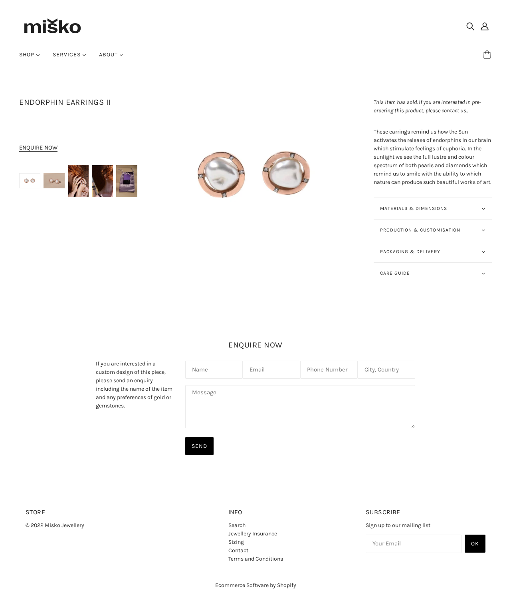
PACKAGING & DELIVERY (410, 251)
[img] (470, 26)
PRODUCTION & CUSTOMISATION (420, 230)
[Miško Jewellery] (52, 25)
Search (237, 525)
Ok (475, 543)
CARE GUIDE (395, 273)
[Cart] (488, 54)
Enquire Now (38, 147)
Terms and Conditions (255, 558)
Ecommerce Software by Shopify (255, 585)
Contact (238, 550)
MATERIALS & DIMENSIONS (413, 208)
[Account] (484, 26)
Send (199, 446)
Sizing (236, 542)
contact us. (454, 110)
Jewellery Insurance (252, 533)
